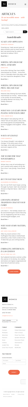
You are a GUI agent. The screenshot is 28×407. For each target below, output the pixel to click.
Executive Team (19, 340)
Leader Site (5, 345)
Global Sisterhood (20, 330)
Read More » (5, 56)
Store (3, 340)
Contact (4, 330)
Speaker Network (20, 337)
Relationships (21, 25)
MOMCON (18, 347)
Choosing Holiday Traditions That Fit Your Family (13, 202)
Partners (4, 337)
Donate (17, 345)
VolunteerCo (18, 342)
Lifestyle (12, 25)
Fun (7, 25)
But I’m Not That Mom (11, 179)
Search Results (14, 37)
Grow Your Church (7, 347)
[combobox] (13, 31)
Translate (13, 322)
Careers (4, 342)
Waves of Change (9, 135)
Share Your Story (20, 335)
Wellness (5, 28)
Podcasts (5, 332)
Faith (3, 25)
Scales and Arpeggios (12, 41)
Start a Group (19, 332)
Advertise (5, 335)
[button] (25, 4)
